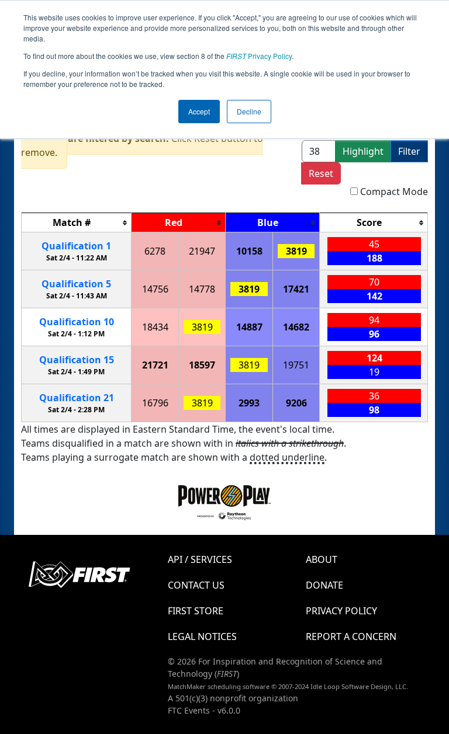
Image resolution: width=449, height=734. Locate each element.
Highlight (363, 151)
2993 (249, 402)
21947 (202, 251)
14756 (155, 289)
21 (76, 397)
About (321, 559)
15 (76, 359)
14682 (296, 327)
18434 (155, 327)
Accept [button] (199, 111)
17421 (296, 289)
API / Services (200, 559)
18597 (202, 365)
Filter (409, 151)
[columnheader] (77, 222)
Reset (321, 173)
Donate (324, 585)
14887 (249, 327)
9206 (296, 402)
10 (76, 321)
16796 (155, 402)
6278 (154, 251)
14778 (202, 289)
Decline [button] (249, 111)
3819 (296, 251)
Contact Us (196, 585)
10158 (249, 251)
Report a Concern (351, 636)
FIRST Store (195, 610)
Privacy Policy (259, 56)
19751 (296, 365)
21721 (155, 365)
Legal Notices (202, 636)
